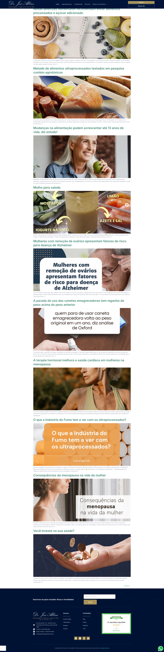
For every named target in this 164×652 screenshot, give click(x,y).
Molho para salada (46, 187)
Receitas (87, 4)
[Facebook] (75, 638)
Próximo (127, 586)
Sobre (57, 4)
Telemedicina (78, 4)
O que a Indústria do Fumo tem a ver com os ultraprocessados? (79, 420)
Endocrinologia (67, 4)
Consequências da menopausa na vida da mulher (69, 475)
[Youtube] (80, 638)
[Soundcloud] (88, 638)
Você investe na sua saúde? (53, 531)
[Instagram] (84, 638)
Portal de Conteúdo (99, 4)
